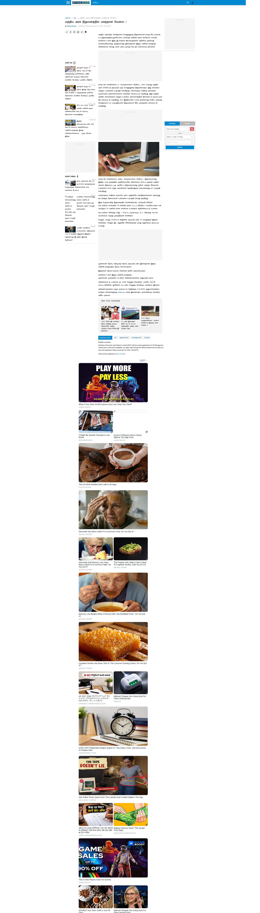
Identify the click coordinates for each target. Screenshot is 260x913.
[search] (192, 129)
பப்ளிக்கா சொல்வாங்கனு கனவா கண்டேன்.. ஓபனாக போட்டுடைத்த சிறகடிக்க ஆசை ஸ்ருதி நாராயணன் (86, 203)
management (136, 337)
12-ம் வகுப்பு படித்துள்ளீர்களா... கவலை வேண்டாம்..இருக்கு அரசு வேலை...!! (150, 321)
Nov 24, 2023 (120, 354)
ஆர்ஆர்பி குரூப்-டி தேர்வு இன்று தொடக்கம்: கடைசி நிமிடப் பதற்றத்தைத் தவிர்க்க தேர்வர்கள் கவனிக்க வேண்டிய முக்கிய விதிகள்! (80, 93)
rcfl (115, 337)
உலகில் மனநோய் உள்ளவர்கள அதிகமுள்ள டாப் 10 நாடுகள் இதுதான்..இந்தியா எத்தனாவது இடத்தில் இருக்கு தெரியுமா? (80, 234)
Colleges (172, 123)
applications (124, 337)
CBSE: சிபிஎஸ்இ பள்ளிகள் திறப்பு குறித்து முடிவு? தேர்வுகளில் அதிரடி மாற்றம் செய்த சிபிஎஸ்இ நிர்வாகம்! (110, 326)
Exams (187, 123)
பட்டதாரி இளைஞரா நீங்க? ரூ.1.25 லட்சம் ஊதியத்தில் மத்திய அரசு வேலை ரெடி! (129, 325)
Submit (180, 147)
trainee (147, 337)
